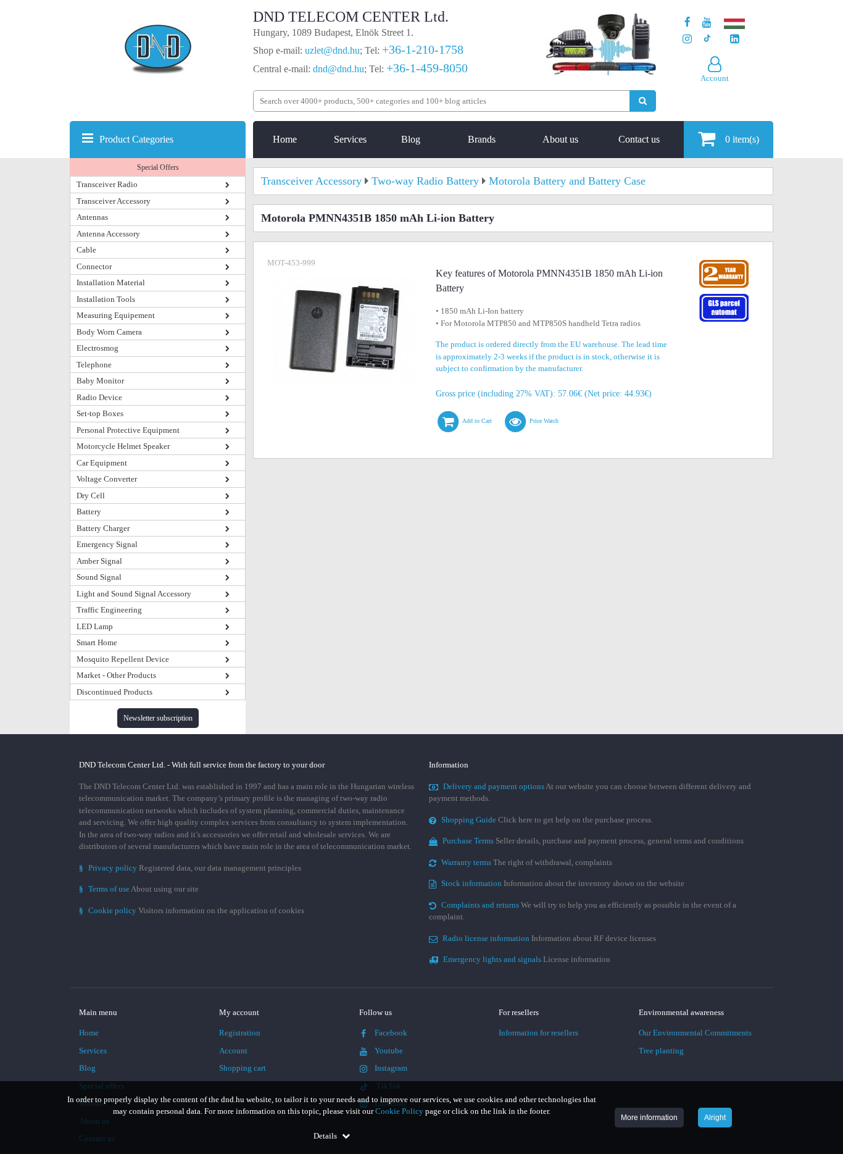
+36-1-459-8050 (427, 68)
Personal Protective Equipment (128, 430)
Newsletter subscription (158, 718)
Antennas (92, 217)
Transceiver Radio (107, 184)
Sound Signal (99, 577)
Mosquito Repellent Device (123, 659)
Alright (715, 1117)
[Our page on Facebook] (687, 22)
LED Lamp (95, 626)
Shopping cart (242, 1067)
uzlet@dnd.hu (332, 50)
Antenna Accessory (108, 233)
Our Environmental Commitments (695, 1032)
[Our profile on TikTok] (707, 39)
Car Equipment (102, 462)
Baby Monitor (100, 380)
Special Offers (158, 167)
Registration (239, 1032)
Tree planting (661, 1050)
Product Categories (136, 139)
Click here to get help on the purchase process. (547, 819)
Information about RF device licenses (549, 938)
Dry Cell (91, 495)
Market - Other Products (116, 675)
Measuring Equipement (116, 315)
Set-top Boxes (100, 413)
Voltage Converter (107, 478)
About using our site (139, 888)
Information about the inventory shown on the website (562, 883)
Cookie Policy (399, 1111)
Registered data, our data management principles (190, 867)
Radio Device (99, 397)
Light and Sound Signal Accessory (134, 593)
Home (285, 139)
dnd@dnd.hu (338, 69)
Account (233, 1050)
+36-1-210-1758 (422, 49)
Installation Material (111, 282)
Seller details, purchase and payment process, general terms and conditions (593, 840)
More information (649, 1117)
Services (350, 139)
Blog (410, 139)
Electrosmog (97, 348)
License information (526, 959)
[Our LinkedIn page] (734, 39)
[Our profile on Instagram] (687, 39)
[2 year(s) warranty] (724, 262)
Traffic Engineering (109, 609)
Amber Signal (99, 561)
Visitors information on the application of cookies (191, 910)
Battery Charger (103, 528)
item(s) (742, 139)
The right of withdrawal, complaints (526, 862)
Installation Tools (106, 299)
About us (560, 139)
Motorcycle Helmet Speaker (123, 446)
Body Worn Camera (109, 332)
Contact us (639, 139)
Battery (89, 511)
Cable (86, 249)
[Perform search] (642, 101)
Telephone (94, 364)
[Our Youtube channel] (707, 22)
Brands (482, 139)
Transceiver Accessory (114, 201)
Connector (94, 266)
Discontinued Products (114, 691)
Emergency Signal (107, 544)
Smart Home (97, 642)
